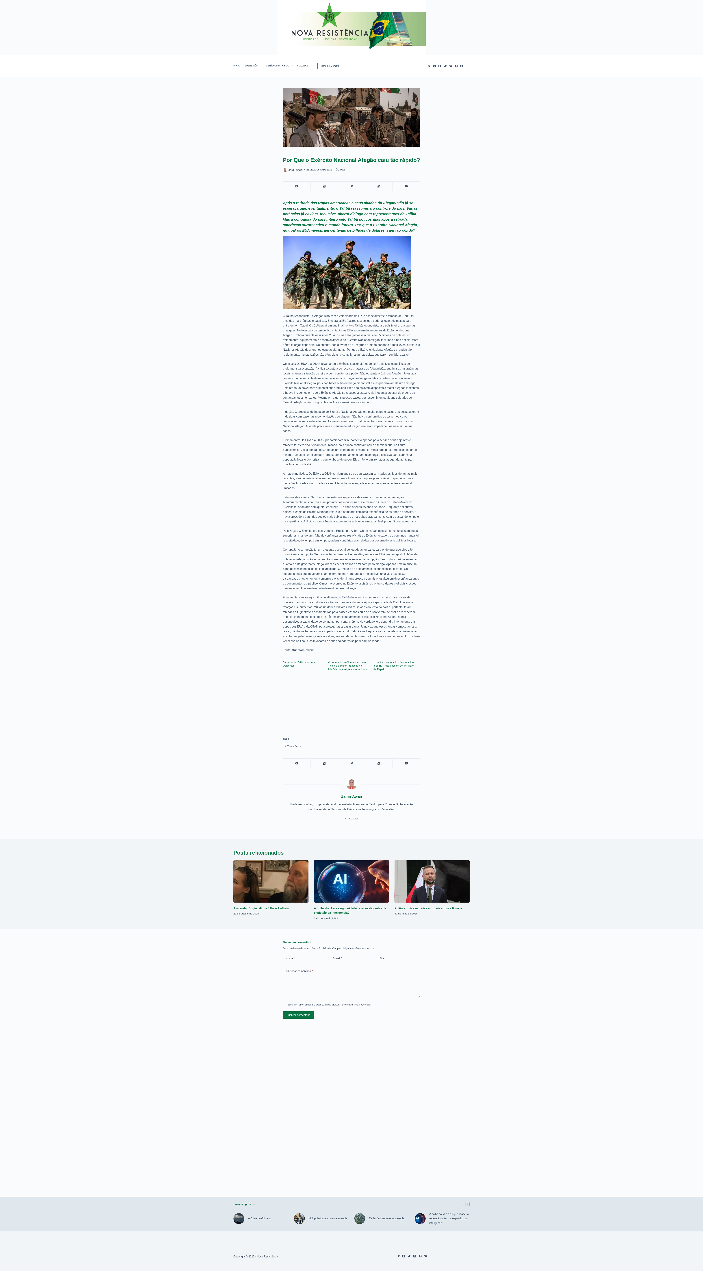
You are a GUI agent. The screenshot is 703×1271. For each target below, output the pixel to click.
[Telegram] (428, 66)
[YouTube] (439, 66)
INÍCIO (236, 65)
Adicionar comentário (299, 971)
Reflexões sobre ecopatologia (386, 1218)
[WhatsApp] (379, 186)
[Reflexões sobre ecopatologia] (359, 1218)
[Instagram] (461, 66)
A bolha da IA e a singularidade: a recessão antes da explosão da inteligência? (449, 1218)
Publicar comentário (298, 1014)
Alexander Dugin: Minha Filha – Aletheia (261, 908)
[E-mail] (406, 186)
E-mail (337, 958)
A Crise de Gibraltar (259, 1218)
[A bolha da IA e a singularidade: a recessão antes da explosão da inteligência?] (351, 881)
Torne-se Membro (330, 65)
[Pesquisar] (468, 66)
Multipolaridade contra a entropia (327, 1218)
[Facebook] (456, 66)
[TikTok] (445, 66)
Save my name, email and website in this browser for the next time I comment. (329, 1004)
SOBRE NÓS (251, 65)
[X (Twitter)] (434, 66)
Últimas (340, 169)
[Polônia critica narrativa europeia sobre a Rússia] (432, 881)
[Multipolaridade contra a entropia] (299, 1218)
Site (382, 958)
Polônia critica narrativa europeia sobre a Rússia (428, 908)
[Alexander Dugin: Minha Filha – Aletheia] (270, 881)
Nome (290, 958)
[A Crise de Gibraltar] (238, 1218)
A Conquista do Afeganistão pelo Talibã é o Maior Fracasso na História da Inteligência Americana (348, 665)
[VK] (450, 66)
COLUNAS (302, 65)
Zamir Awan (293, 746)
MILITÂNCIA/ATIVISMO (277, 65)
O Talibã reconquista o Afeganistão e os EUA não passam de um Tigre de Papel (393, 665)
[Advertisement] (351, 702)
